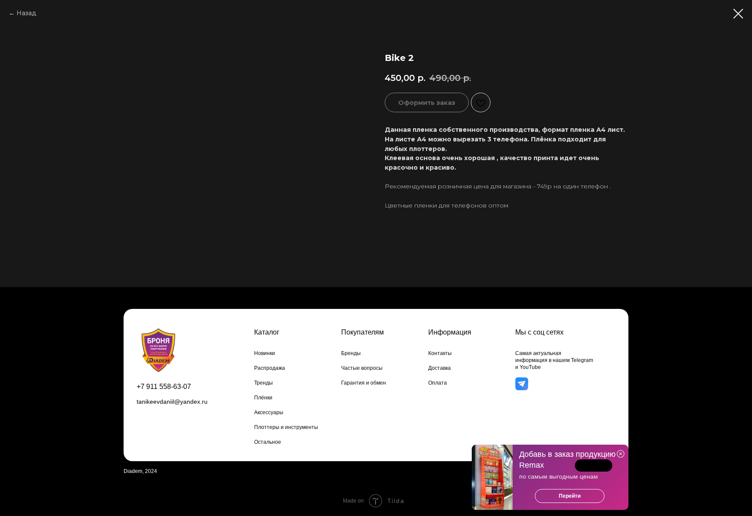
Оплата (437, 383)
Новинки (264, 353)
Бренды (351, 353)
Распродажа (269, 368)
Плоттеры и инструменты (286, 427)
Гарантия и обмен (363, 383)
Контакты (440, 353)
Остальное (267, 442)
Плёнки (263, 398)
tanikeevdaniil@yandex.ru (172, 401)
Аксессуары (268, 412)
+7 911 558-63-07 (164, 386)
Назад (26, 13)
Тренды (263, 383)
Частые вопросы (362, 368)
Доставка (439, 368)
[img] (521, 384)
